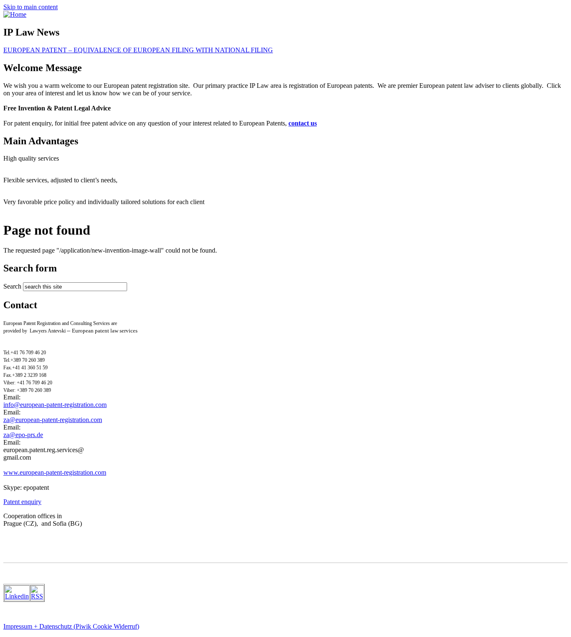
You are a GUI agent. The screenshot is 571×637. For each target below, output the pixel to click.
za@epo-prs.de (23, 434)
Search (13, 286)
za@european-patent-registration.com (52, 419)
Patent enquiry (22, 501)
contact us (302, 123)
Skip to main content (30, 6)
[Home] (14, 14)
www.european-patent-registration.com (54, 472)
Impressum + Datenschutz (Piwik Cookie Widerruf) (71, 626)
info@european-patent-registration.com (55, 404)
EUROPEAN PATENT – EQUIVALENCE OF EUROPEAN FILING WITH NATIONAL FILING (138, 50)
